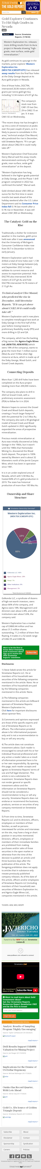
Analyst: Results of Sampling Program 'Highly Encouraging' (19, 1027)
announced (29, 239)
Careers (7, 1149)
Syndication (28, 1143)
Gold (4, 30)
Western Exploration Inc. (22, 515)
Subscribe (31, 652)
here (9, 710)
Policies (26, 1149)
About (25, 1132)
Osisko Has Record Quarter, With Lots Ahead (18, 1088)
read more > (33, 1040)
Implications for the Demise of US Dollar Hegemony (20, 1068)
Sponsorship (9, 1143)
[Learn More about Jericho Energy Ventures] (20, 925)
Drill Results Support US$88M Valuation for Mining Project (19, 1048)
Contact (26, 1138)
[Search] (23, 12)
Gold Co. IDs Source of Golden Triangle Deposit (20, 1109)
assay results (8, 73)
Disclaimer (8, 1138)
